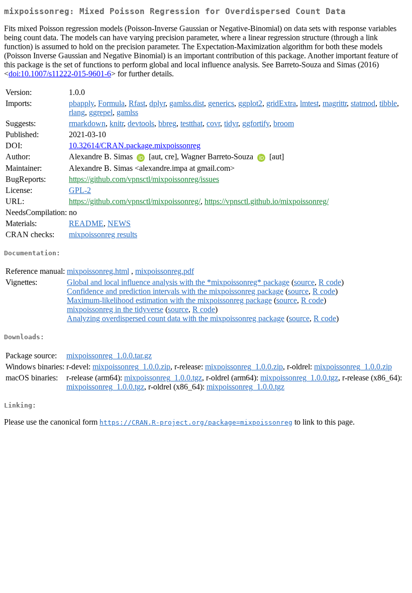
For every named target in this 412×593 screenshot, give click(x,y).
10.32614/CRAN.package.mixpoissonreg (134, 145)
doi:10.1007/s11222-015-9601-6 (60, 73)
